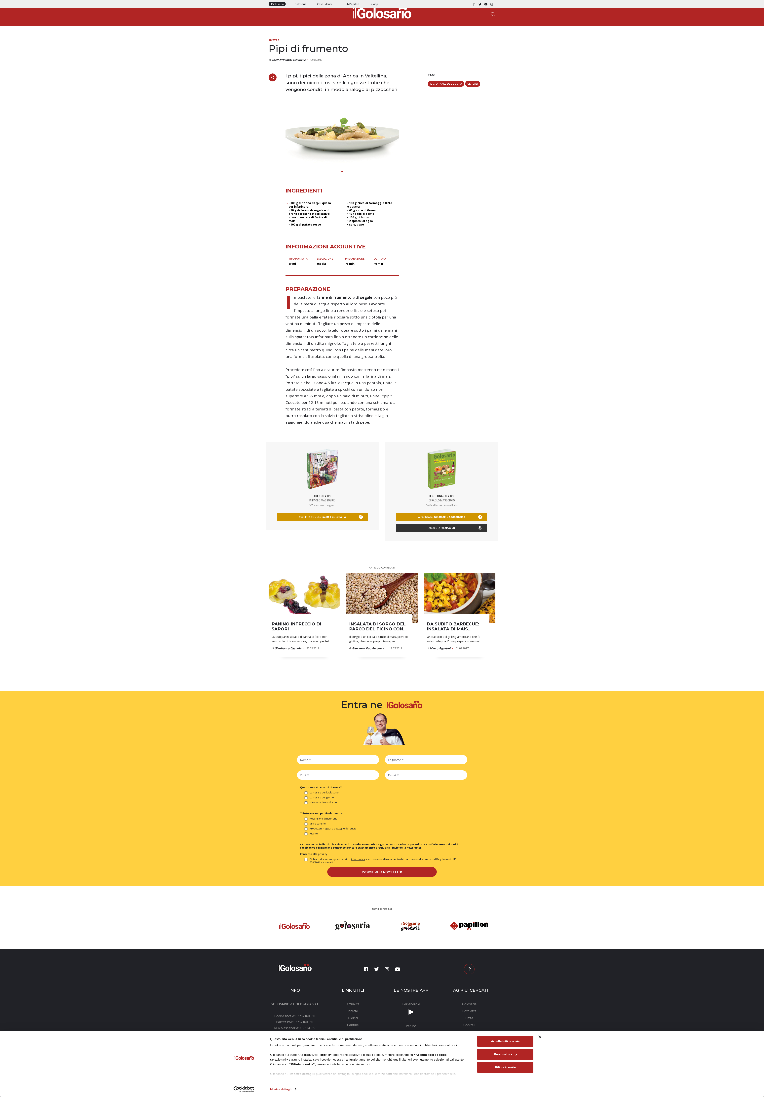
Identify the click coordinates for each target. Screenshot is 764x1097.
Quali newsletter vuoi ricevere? (321, 787)
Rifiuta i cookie (505, 1067)
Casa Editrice (325, 4)
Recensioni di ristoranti (323, 818)
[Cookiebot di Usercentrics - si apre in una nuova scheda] (243, 1089)
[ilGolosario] (382, 12)
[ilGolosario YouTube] (485, 4)
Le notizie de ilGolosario (324, 792)
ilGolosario (277, 4)
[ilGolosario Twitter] (479, 4)
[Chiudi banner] (539, 1036)
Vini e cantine (318, 823)
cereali (472, 83)
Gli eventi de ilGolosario (324, 802)
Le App (374, 4)
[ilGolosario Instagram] (491, 4)
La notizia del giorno (322, 797)
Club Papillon (351, 4)
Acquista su (442, 527)
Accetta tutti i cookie (505, 1041)
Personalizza (503, 1054)
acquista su (322, 517)
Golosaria (300, 4)
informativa (358, 859)
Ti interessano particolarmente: (321, 813)
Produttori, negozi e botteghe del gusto (333, 828)
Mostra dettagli (280, 1089)
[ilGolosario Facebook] (474, 4)
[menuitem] (353, 1004)
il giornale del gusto (446, 83)
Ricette (274, 40)
